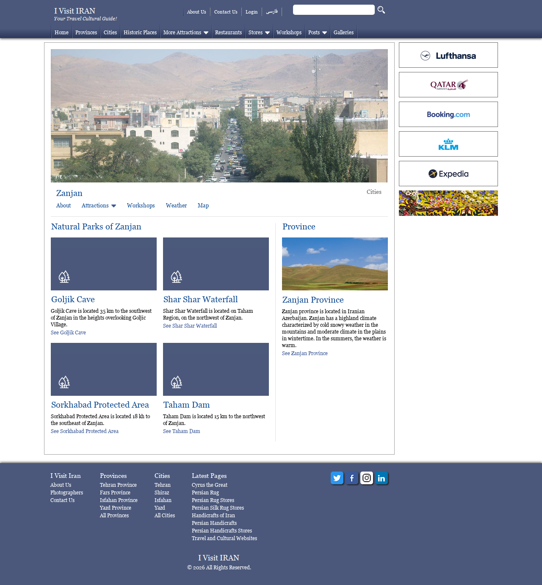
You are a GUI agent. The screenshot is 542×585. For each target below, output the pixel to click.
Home (62, 32)
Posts (314, 32)
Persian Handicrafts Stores (222, 530)
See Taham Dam (181, 431)
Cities (110, 32)
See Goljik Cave (68, 332)
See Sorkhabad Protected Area (85, 431)
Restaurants (228, 32)
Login (252, 12)
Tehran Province (118, 485)
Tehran (163, 485)
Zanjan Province (313, 299)
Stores (256, 32)
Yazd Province (115, 508)
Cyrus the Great (209, 485)
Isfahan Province (119, 500)
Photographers (66, 492)
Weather (176, 205)
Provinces (86, 32)
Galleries (344, 32)
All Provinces (114, 515)
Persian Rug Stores (213, 500)
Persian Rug (205, 492)
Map (203, 205)
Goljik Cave (73, 299)
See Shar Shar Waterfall (190, 326)
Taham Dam (186, 404)
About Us (196, 12)
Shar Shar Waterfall (200, 299)
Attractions (95, 205)
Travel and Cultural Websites (224, 538)
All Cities (165, 515)
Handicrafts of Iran (213, 515)
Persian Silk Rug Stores (218, 508)
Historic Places (140, 32)
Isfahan (163, 500)
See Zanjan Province (305, 353)
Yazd (160, 508)
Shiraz (162, 492)
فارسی (272, 12)
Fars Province (115, 492)
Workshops (289, 32)
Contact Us (226, 12)
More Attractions (182, 32)
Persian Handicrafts (214, 523)
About (63, 205)
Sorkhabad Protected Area (100, 404)
